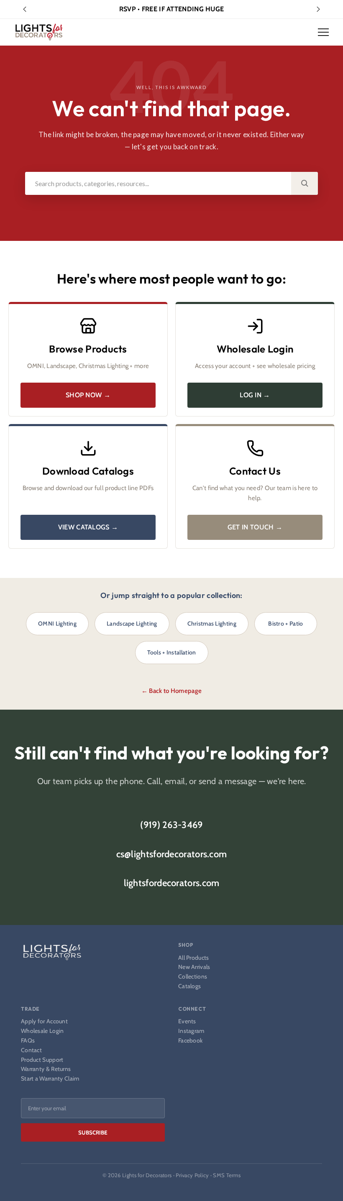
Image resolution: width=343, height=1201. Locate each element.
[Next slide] (318, 9)
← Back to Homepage (171, 691)
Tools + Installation (171, 652)
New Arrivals (194, 967)
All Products (193, 957)
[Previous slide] (24, 9)
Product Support (42, 1059)
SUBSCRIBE (93, 1132)
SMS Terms (227, 1175)
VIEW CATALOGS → (88, 527)
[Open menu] (323, 32)
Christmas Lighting (211, 623)
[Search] (304, 183)
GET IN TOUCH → (255, 527)
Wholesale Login (42, 1031)
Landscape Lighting (132, 623)
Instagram (191, 1031)
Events (187, 1021)
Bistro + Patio (285, 623)
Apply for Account (44, 1021)
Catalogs (189, 986)
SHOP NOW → (88, 395)
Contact (31, 1050)
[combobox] (158, 183)
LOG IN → (255, 395)
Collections (192, 976)
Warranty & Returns (46, 1069)
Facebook (190, 1040)
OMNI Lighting (57, 623)
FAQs (28, 1040)
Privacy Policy (192, 1175)
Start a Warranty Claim (50, 1078)
